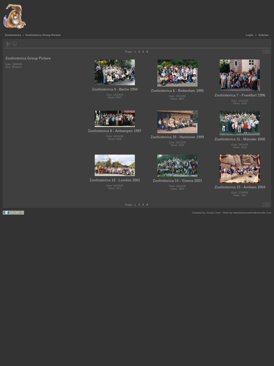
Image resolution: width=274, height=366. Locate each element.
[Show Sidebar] (9, 44)
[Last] (268, 52)
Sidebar (263, 34)
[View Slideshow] (15, 44)
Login (249, 34)
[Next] (264, 52)
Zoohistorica (13, 34)
